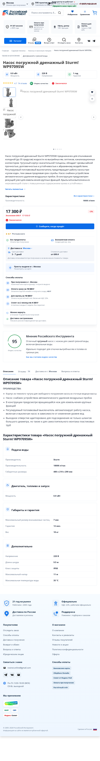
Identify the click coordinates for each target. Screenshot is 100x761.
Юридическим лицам (13, 654)
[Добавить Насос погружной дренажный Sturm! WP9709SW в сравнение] (92, 98)
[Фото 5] (9, 133)
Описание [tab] (8, 371)
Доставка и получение (13, 639)
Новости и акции (60, 644)
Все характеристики (83, 196)
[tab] (46, 371)
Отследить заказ (11, 630)
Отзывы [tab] (24, 371)
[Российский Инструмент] (14, 12)
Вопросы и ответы (12, 649)
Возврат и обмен (11, 644)
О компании (58, 630)
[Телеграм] (94, 41)
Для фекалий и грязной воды (35, 56)
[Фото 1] (9, 92)
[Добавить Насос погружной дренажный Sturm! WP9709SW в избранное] (92, 92)
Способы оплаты (11, 635)
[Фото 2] (9, 102)
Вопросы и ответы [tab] (70, 371)
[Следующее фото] (94, 117)
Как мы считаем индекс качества (41, 357)
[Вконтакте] (89, 41)
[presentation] (24, 371)
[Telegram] (5, 674)
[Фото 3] (9, 113)
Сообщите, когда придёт (51, 226)
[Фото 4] (9, 123)
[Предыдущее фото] (21, 117)
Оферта (55, 654)
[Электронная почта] (18, 674)
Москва (10, 3)
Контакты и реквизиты (63, 635)
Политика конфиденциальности (67, 649)
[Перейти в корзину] (95, 13)
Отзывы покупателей (62, 639)
